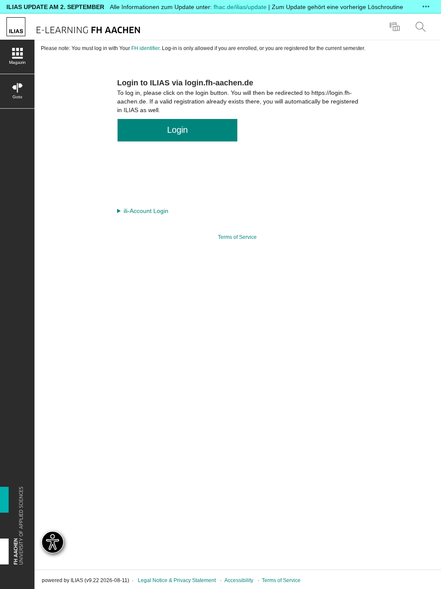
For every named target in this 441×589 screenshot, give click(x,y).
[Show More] (425, 6)
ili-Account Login (146, 210)
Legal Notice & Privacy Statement (177, 580)
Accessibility (238, 580)
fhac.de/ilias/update (240, 6)
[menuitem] (396, 27)
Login (177, 130)
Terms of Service (237, 237)
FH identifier (145, 48)
